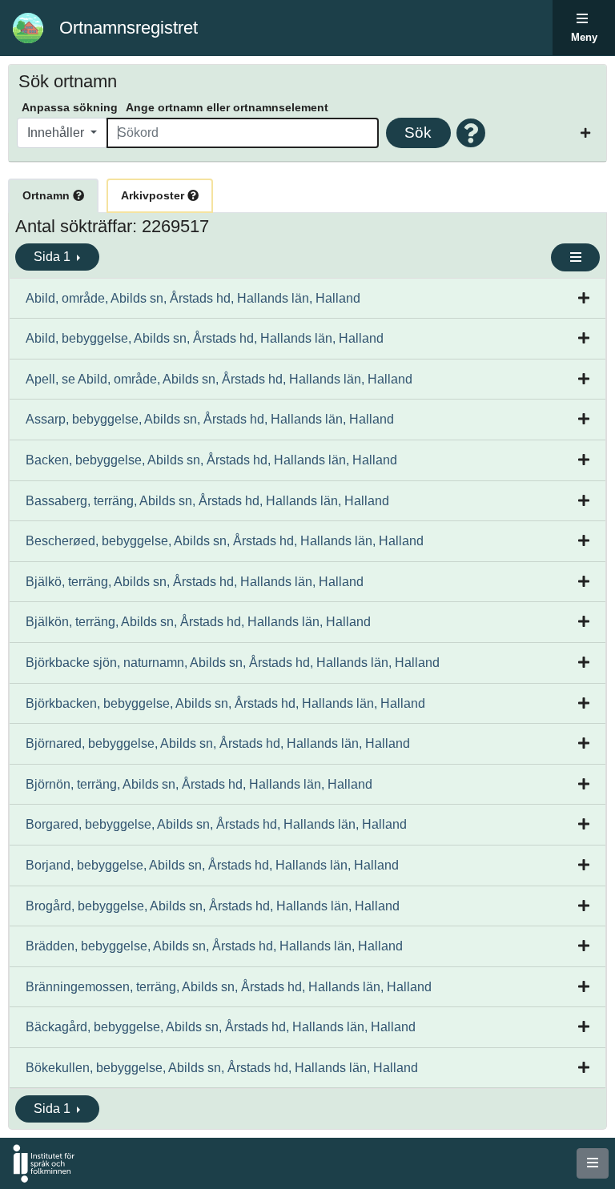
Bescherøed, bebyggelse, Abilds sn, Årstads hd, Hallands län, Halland (225, 541)
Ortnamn (47, 195)
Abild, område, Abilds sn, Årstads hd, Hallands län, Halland (193, 298)
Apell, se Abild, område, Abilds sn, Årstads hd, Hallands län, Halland (219, 379)
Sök (418, 132)
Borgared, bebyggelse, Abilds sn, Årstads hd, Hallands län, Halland (216, 824)
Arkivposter (154, 195)
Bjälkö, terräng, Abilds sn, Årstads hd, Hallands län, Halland (195, 581)
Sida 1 (54, 256)
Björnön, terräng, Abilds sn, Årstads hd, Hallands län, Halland (199, 784)
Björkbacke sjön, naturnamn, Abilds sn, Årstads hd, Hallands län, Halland (233, 662)
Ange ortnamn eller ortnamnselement (227, 107)
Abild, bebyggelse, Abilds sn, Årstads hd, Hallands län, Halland (205, 338)
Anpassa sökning (70, 107)
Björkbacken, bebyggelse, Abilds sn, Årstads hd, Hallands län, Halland (225, 703)
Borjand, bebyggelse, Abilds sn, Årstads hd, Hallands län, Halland (212, 865)
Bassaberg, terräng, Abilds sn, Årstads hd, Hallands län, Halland (207, 501)
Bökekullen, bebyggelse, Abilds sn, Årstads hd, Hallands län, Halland (222, 1068)
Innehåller (57, 132)
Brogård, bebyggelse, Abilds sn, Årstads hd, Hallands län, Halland (213, 906)
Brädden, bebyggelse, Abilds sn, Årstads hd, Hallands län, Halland (214, 946)
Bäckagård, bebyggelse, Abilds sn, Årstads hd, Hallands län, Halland (221, 1027)
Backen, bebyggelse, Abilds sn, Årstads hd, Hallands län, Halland (211, 460)
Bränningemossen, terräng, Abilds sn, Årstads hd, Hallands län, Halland (229, 987)
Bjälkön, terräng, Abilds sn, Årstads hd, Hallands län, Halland (198, 622)
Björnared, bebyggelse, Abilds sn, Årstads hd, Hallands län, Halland (218, 743)
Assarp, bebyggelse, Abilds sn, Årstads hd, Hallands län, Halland (210, 419)
